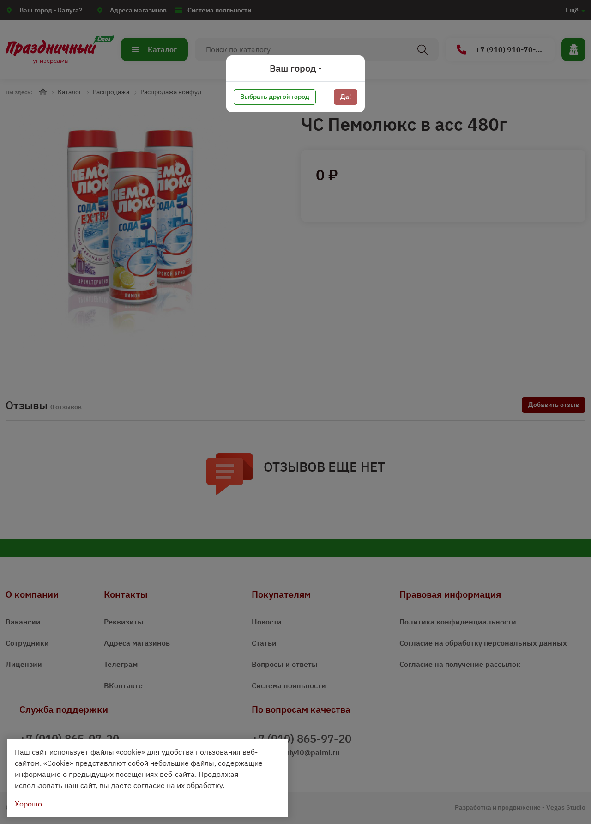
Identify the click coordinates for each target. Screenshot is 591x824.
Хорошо (28, 803)
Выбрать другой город (274, 96)
